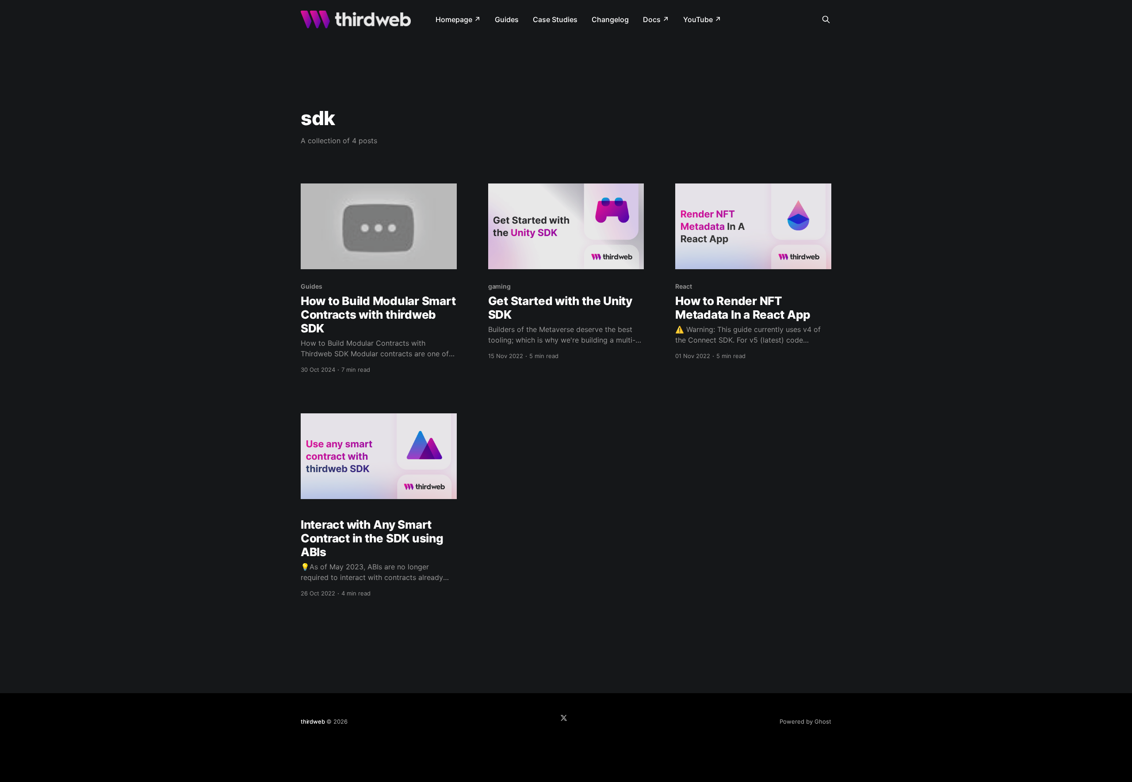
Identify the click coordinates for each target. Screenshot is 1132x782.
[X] (563, 717)
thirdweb (313, 721)
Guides (507, 19)
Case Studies (555, 19)
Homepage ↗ (458, 19)
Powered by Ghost (805, 721)
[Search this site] (826, 19)
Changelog (610, 19)
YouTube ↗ (702, 19)
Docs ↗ (656, 19)
